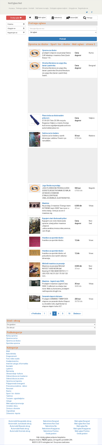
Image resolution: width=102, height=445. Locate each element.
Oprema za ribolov (13, 341)
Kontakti (9, 366)
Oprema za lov (12, 338)
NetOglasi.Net (15, 3)
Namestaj (10, 371)
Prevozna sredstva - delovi (16, 386)
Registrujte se (83, 8)
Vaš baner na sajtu (42, 8)
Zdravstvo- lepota (13, 413)
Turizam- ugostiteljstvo (15, 398)
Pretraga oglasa (21, 8)
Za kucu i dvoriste (13, 408)
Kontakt (31, 8)
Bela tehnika (11, 354)
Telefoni (9, 396)
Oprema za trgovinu (14, 381)
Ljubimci (9, 369)
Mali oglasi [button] (42, 17)
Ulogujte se (73, 8)
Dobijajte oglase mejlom (58, 8)
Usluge (9, 401)
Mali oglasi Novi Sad (82, 424)
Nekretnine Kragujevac (51, 429)
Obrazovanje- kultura (14, 374)
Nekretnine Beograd (51, 421)
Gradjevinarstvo (12, 361)
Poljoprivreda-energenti (15, 384)
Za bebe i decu (12, 406)
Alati (8, 351)
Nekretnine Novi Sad (51, 424)
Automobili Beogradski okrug (20, 421)
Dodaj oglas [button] (15, 18)
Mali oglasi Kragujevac (82, 429)
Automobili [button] (73, 18)
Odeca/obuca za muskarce (16, 376)
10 (69, 314)
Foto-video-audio (13, 359)
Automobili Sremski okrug (20, 431)
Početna (12, 8)
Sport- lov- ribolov (13, 394)
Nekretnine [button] (57, 18)
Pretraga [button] (89, 18)
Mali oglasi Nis (82, 426)
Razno (8, 391)
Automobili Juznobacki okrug (19, 424)
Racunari (9, 389)
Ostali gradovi (51, 434)
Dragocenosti (11, 356)
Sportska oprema (13, 343)
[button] (30, 17)
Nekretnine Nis (51, 426)
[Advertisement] (16, 47)
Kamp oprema (11, 336)
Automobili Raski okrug (20, 429)
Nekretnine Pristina (51, 431)
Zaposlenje (10, 411)
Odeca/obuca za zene (15, 379)
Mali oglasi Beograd (82, 421)
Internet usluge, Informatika (17, 364)
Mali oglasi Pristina (82, 431)
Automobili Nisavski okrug (20, 426)
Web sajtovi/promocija (15, 403)
